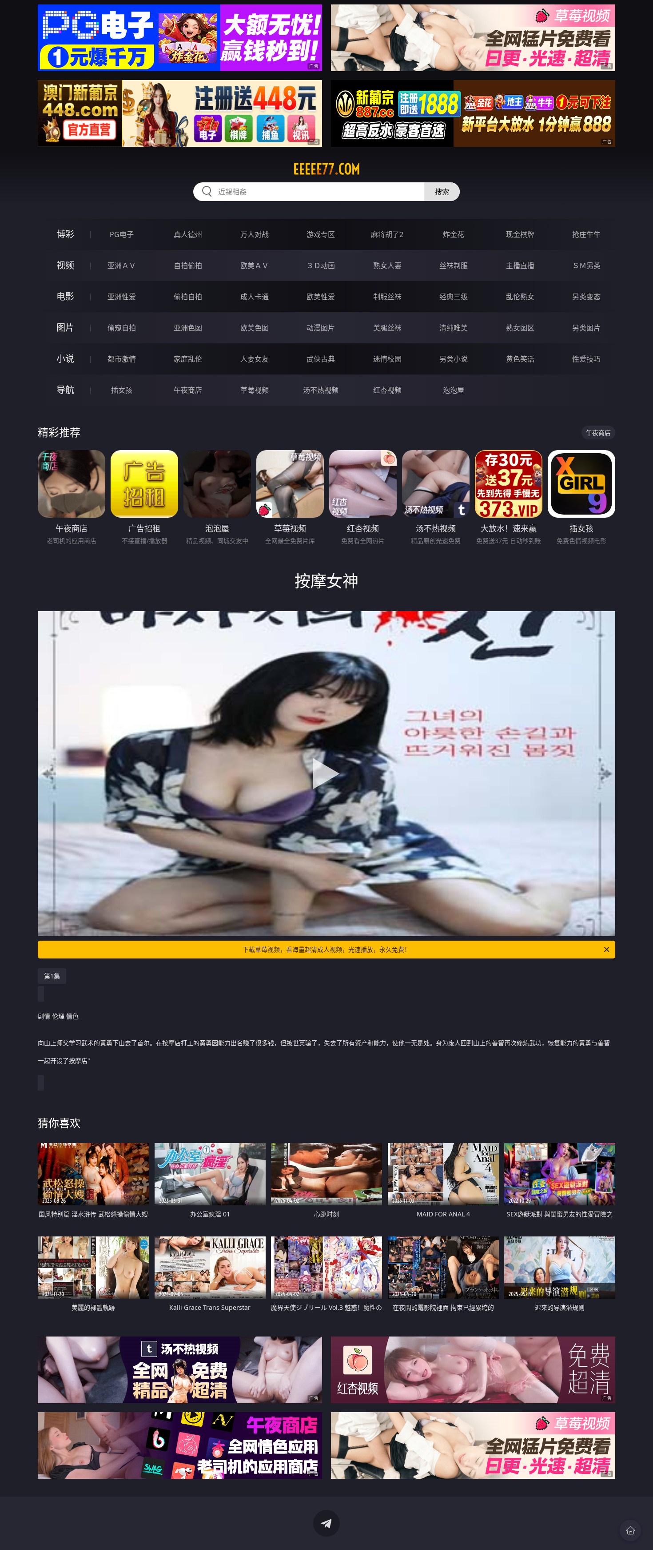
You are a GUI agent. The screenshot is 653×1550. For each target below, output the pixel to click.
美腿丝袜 (387, 328)
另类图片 (586, 328)
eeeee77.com (326, 169)
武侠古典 (321, 359)
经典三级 (453, 297)
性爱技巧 (586, 359)
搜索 (442, 192)
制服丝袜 (387, 297)
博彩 (65, 234)
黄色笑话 (520, 359)
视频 (65, 265)
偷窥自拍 (122, 328)
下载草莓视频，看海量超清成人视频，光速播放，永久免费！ (326, 949)
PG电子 (122, 234)
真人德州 (188, 234)
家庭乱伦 (188, 359)
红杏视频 (387, 390)
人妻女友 (254, 359)
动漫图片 (321, 328)
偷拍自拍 (188, 297)
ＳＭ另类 (586, 265)
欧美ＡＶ (254, 265)
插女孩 (121, 390)
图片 (65, 328)
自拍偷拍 (188, 265)
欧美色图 (254, 328)
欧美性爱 (321, 297)
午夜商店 (188, 390)
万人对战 (254, 234)
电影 (65, 296)
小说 (65, 359)
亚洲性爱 (122, 297)
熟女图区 (520, 328)
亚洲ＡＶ (122, 265)
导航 (65, 390)
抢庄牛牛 (586, 234)
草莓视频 (254, 390)
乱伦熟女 (520, 297)
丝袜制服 (453, 265)
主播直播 (520, 265)
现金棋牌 (520, 234)
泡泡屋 (453, 390)
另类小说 (453, 359)
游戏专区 (321, 234)
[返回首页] (630, 1530)
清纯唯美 (453, 328)
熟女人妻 (387, 265)
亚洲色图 (188, 328)
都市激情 (122, 359)
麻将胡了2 (387, 234)
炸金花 (453, 234)
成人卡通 (254, 297)
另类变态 (586, 297)
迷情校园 (387, 359)
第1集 (52, 976)
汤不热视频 (320, 390)
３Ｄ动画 (321, 265)
